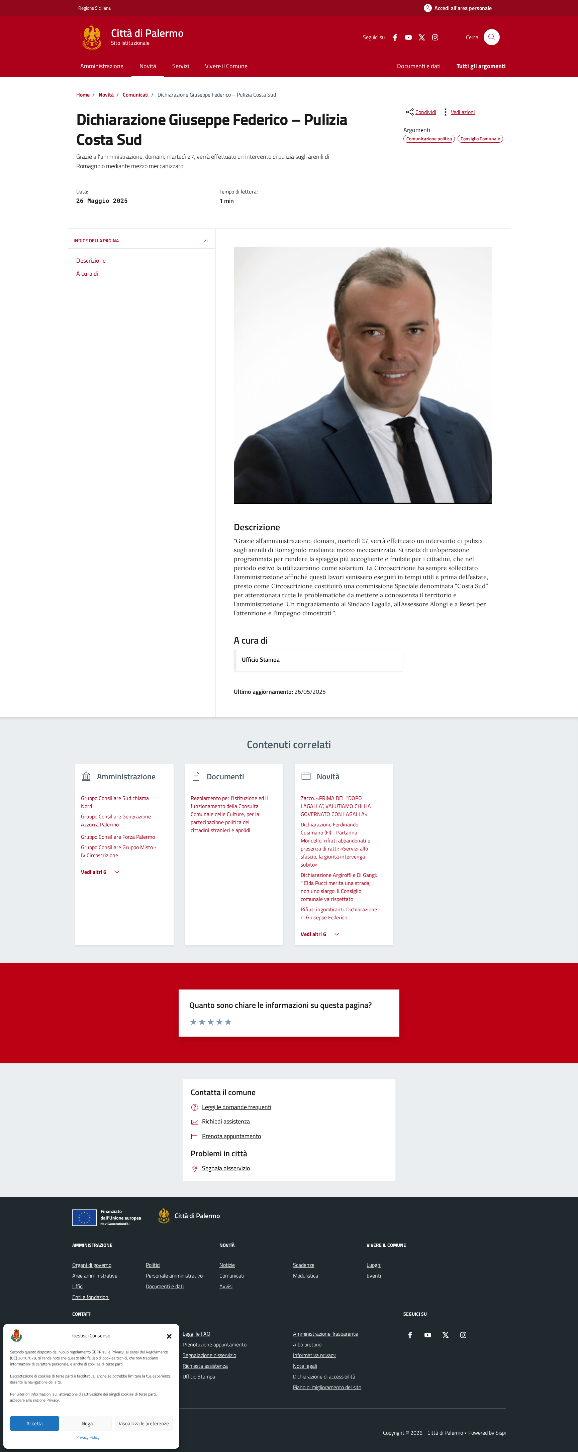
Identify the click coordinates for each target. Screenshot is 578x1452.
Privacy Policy (88, 1437)
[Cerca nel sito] (492, 37)
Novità (147, 66)
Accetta (34, 1423)
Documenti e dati (419, 66)
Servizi (180, 66)
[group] (124, 859)
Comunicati (231, 1276)
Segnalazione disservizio (209, 1355)
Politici (153, 1265)
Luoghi (374, 1265)
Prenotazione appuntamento (215, 1344)
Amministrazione (101, 66)
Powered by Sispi (487, 1433)
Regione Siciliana (94, 7)
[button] (169, 1335)
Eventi (374, 1276)
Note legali (305, 1366)
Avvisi (225, 1286)
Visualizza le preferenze (144, 1423)
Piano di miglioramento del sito (327, 1387)
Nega (87, 1423)
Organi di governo (91, 1265)
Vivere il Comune (226, 66)
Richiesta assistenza (205, 1366)
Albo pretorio (307, 1344)
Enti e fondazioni (90, 1297)
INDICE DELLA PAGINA (96, 240)
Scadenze (303, 1265)
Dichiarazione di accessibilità (324, 1376)
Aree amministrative (94, 1276)
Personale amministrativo (174, 1276)
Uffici (77, 1286)
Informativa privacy (314, 1355)
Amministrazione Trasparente (325, 1334)
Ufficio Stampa (261, 659)
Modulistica (305, 1276)
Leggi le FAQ (196, 1334)
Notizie (227, 1265)
